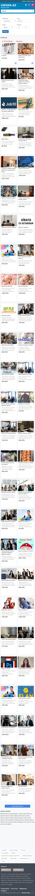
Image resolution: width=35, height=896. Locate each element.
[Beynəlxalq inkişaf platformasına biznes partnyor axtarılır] (26, 75)
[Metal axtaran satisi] (26, 104)
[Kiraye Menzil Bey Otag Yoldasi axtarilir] (26, 133)
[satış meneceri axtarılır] (26, 692)
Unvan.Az (4, 866)
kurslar (3, 861)
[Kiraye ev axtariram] (26, 222)
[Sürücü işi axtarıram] (26, 163)
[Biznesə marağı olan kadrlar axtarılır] (9, 781)
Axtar (6, 31)
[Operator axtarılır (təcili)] (26, 428)
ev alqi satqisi (4, 853)
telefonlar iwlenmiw (27, 855)
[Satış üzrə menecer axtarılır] (9, 428)
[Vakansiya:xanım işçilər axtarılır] (9, 75)
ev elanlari (3, 850)
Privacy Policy (5, 888)
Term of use (14, 888)
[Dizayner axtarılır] (9, 663)
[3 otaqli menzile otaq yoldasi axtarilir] (26, 192)
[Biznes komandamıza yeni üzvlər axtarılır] (26, 751)
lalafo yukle (4, 858)
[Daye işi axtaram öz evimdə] (26, 545)
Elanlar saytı (5, 7)
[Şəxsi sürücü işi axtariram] (9, 722)
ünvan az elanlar (14, 850)
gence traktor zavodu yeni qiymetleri (10, 855)
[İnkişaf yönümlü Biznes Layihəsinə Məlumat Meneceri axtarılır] (9, 545)
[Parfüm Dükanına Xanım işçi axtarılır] (9, 457)
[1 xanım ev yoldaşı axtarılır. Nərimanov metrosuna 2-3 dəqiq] (9, 163)
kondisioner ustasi (24, 858)
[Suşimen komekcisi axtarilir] (26, 457)
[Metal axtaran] (9, 133)
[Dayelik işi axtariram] (9, 281)
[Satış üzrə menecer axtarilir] (26, 339)
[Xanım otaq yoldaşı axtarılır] (9, 634)
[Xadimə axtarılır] (9, 251)
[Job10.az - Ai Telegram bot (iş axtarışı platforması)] (9, 104)
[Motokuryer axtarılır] (9, 604)
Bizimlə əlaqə (30, 1)
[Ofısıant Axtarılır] (26, 781)
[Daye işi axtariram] (26, 281)
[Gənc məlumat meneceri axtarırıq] (26, 251)
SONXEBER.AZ (18, 870)
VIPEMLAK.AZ (6, 870)
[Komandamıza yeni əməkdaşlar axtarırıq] (9, 751)
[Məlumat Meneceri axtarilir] (26, 634)
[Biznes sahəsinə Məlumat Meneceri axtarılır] (9, 398)
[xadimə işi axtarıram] (9, 692)
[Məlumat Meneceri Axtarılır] (26, 663)
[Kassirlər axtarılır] (9, 310)
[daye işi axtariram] (26, 604)
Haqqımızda (23, 888)
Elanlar (24, 1)
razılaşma (4, 890)
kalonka (13, 853)
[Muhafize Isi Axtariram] (26, 398)
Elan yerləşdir (32, 4)
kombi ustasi (13, 858)
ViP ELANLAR (8, 41)
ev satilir (23, 850)
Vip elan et (19, 41)
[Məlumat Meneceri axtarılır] (26, 369)
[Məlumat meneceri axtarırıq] (9, 222)
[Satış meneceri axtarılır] (26, 310)
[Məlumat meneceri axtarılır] (9, 192)
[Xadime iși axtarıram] (26, 516)
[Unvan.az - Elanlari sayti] (8, 5)
